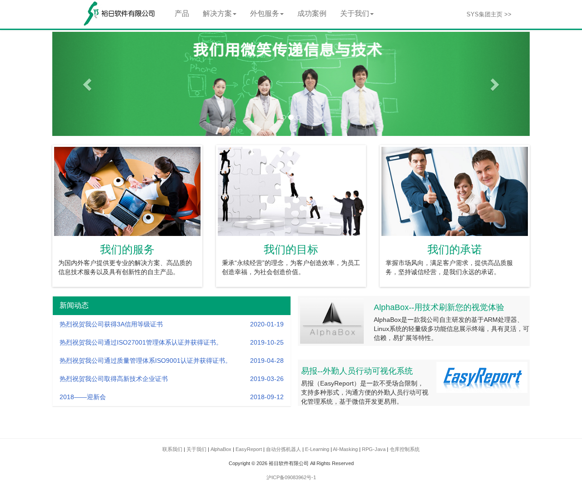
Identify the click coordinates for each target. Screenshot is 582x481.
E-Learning (317, 449)
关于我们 (196, 449)
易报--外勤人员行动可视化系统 (357, 371)
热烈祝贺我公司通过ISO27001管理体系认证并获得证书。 (141, 342)
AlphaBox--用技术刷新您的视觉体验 (439, 307)
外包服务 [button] (264, 13)
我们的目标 (291, 249)
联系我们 (172, 449)
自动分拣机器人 (283, 449)
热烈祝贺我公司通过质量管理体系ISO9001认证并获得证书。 (145, 360)
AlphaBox (221, 449)
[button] (88, 84)
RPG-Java (374, 449)
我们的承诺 (454, 249)
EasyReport (249, 449)
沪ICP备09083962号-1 (291, 477)
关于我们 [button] (354, 13)
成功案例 (311, 13)
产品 (182, 13)
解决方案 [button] (217, 13)
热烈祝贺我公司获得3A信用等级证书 (111, 324)
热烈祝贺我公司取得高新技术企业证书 (114, 378)
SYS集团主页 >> (489, 14)
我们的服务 (127, 249)
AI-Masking (345, 449)
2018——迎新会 (83, 397)
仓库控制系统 (405, 449)
